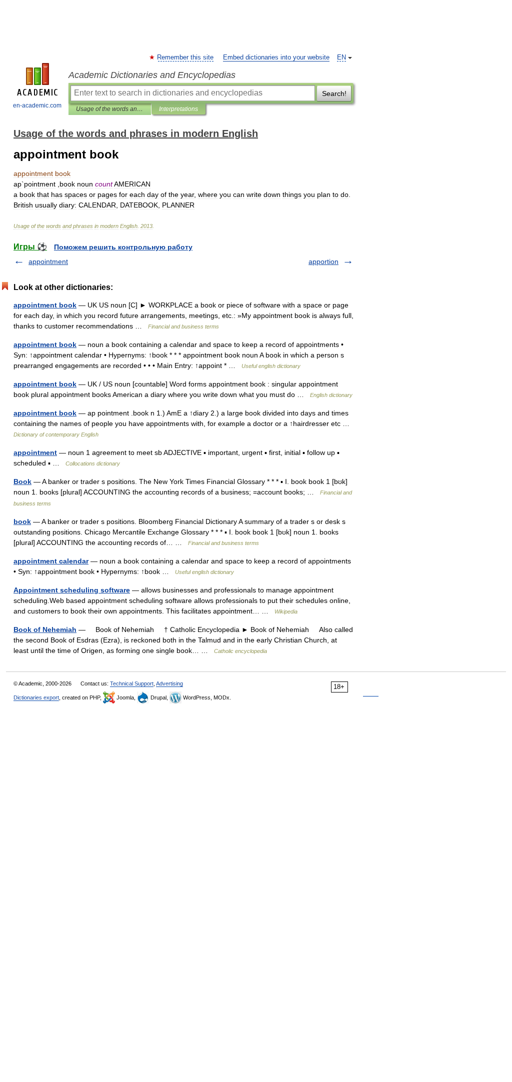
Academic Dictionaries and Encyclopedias (152, 75)
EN (341, 57)
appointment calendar (51, 561)
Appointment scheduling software (72, 590)
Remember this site (186, 57)
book (22, 522)
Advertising (169, 683)
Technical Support (132, 683)
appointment (48, 262)
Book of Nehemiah (45, 630)
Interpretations (178, 109)
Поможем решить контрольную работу (123, 247)
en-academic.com (37, 105)
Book (23, 482)
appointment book (45, 305)
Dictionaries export (36, 697)
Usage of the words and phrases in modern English (110, 109)
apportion (323, 262)
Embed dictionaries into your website (276, 57)
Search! (334, 94)
